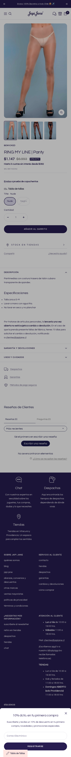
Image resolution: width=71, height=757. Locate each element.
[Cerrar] (66, 713)
